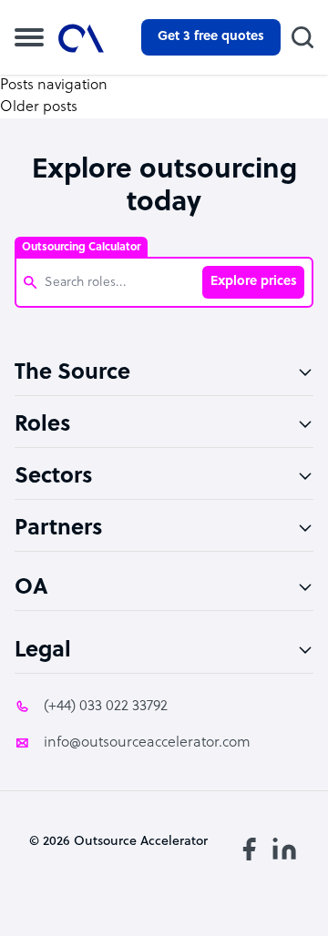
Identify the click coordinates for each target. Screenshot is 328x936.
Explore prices (253, 282)
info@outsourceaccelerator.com (147, 743)
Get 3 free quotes (211, 37)
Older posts (38, 107)
